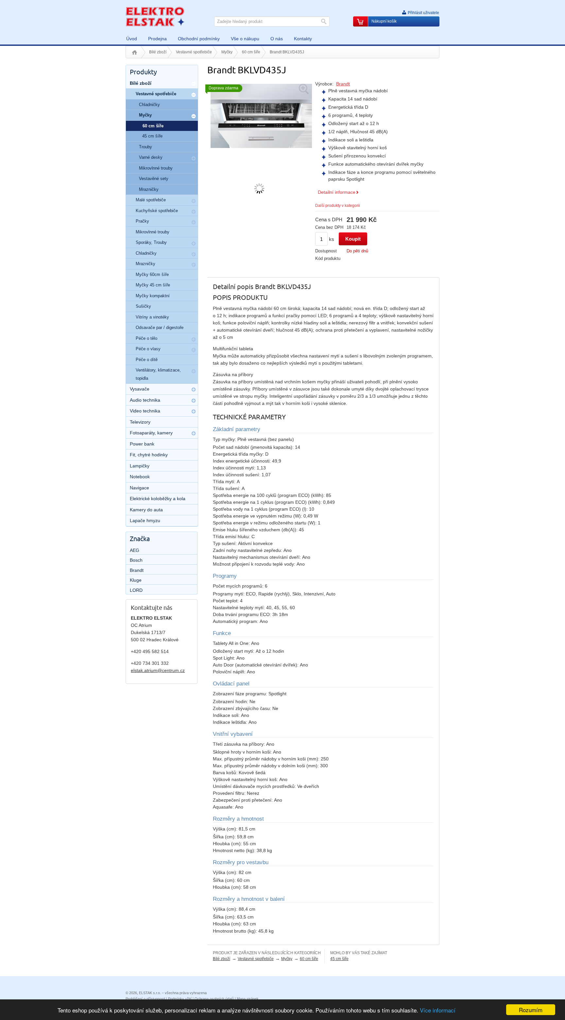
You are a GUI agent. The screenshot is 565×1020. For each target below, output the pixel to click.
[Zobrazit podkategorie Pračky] (193, 222)
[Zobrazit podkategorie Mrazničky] (193, 265)
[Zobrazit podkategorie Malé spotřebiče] (193, 201)
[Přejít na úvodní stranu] (155, 16)
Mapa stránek (248, 999)
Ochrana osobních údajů (214, 999)
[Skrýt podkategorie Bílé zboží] (193, 84)
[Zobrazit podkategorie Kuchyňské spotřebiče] (193, 211)
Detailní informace (336, 192)
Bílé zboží (157, 52)
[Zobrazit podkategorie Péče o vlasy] (193, 350)
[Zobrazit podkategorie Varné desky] (193, 158)
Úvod (134, 52)
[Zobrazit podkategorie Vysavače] (193, 389)
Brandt (343, 83)
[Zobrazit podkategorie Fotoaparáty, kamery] (193, 433)
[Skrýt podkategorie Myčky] (193, 116)
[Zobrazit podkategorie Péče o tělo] (193, 339)
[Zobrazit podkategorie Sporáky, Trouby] (193, 243)
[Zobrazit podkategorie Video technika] (193, 411)
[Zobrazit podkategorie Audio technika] (193, 400)
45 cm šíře (339, 958)
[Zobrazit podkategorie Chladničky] (193, 254)
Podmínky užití (180, 999)
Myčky (226, 52)
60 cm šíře (251, 52)
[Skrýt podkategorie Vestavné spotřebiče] (193, 95)
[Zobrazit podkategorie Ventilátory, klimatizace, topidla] (193, 371)
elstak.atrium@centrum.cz (158, 670)
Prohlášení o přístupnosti (145, 999)
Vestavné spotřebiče (194, 52)
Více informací (437, 1010)
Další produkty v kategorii (337, 205)
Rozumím (530, 1010)
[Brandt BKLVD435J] (261, 115)
